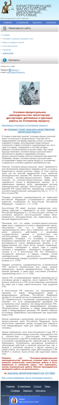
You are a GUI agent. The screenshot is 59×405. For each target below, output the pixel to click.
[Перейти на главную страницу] (8, 7)
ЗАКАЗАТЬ (8, 53)
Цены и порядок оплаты (13, 42)
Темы (47, 386)
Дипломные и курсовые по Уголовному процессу (25, 125)
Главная (8, 23)
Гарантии (7, 50)
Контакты (51, 23)
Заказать (37, 23)
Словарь (15, 390)
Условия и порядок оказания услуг (18, 39)
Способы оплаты (10, 46)
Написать (15, 70)
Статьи (37, 386)
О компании (22, 23)
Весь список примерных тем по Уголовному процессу (27, 378)
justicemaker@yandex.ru (15, 72)
